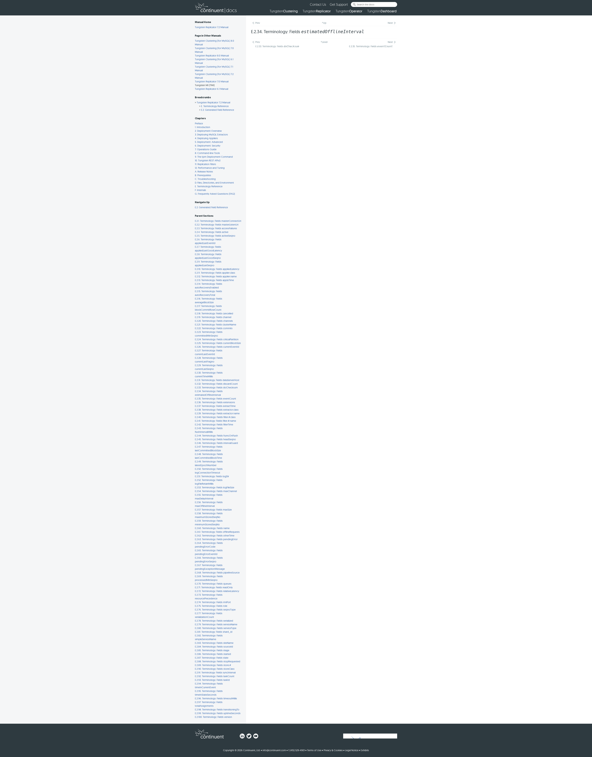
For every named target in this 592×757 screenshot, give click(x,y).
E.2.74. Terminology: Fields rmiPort (213, 602)
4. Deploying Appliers (206, 138)
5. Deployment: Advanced (209, 141)
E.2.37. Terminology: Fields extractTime (215, 405)
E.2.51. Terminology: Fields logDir (212, 476)
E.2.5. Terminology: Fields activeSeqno (215, 235)
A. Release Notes (204, 171)
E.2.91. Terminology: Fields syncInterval (215, 672)
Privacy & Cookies (333, 750)
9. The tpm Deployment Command (214, 156)
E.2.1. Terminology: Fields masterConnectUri (218, 220)
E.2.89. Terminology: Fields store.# (213, 665)
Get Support (339, 4)
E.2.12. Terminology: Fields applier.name (216, 276)
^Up (324, 22)
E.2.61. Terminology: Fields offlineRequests (217, 531)
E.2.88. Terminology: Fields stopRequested (217, 661)
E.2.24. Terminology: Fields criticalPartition (216, 339)
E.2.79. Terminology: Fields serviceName (216, 624)
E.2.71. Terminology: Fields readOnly (214, 587)
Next (390, 22)
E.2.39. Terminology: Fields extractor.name (217, 413)
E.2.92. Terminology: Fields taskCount (214, 676)
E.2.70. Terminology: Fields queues (213, 583)
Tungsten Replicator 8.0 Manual (212, 55)
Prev (257, 22)
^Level (324, 41)
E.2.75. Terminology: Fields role (211, 605)
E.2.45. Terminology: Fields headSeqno (215, 439)
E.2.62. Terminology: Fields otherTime (214, 535)
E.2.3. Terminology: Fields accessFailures (216, 228)
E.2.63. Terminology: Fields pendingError (216, 539)
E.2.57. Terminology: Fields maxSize (213, 509)
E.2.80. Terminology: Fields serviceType (215, 628)
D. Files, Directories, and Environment (214, 182)
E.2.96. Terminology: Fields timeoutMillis (216, 698)
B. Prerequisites (203, 175)
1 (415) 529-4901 (296, 750)
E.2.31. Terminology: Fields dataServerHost (217, 380)
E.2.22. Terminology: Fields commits (213, 328)
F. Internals (200, 190)
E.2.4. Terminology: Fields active (211, 232)
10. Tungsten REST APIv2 (207, 160)
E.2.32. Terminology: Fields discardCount (216, 383)
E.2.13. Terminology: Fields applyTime (214, 280)
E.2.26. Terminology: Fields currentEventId (217, 346)
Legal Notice (351, 750)
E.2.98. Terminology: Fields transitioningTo (217, 709)
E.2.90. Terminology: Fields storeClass (214, 668)
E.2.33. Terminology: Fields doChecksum (216, 387)
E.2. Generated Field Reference (217, 109)
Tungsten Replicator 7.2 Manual (211, 27)
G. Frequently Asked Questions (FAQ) (215, 193)
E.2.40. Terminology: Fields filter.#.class (215, 417)
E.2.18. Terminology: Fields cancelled (214, 313)
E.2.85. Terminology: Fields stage (212, 650)
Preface (199, 123)
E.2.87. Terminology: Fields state (211, 657)
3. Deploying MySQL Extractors (211, 134)
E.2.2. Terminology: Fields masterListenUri (216, 224)
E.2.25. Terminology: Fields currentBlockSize (218, 343)
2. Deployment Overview (208, 130)
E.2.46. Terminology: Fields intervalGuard (216, 443)
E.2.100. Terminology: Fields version (213, 716)
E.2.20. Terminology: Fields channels (214, 320)
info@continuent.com (274, 750)
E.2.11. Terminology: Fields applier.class (215, 272)
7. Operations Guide (205, 149)
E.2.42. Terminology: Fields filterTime (214, 424)
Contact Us (318, 4)
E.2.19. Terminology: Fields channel (213, 317)
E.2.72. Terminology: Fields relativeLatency (217, 591)
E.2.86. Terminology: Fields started (213, 654)
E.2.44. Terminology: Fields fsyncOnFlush (216, 435)
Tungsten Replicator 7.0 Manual (211, 81)
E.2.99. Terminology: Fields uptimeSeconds (217, 713)
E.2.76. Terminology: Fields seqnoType (215, 609)
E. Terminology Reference (215, 106)
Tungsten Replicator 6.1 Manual (211, 88)
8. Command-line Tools (207, 153)
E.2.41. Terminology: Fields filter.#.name (215, 420)
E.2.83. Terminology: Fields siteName (214, 642)
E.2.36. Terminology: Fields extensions (215, 402)
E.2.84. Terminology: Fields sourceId (214, 646)
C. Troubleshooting (205, 178)
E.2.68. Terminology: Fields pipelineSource (217, 572)
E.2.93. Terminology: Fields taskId (212, 679)
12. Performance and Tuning (210, 167)
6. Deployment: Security (207, 145)
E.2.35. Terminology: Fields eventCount (215, 398)
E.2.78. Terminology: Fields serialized (214, 620)
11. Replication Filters (205, 164)
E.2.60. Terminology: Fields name (212, 528)
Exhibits (365, 750)
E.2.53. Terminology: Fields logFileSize (214, 487)
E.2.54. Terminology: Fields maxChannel (216, 491)
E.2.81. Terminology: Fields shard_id (213, 631)
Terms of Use (314, 750)
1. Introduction (202, 127)
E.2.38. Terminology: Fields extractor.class (216, 409)
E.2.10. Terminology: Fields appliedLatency (217, 269)
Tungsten (284, 11)
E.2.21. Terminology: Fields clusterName (215, 324)
